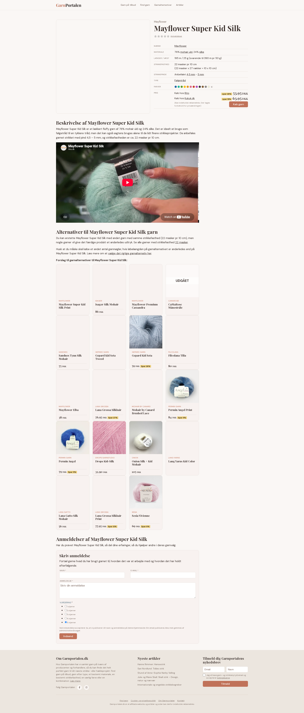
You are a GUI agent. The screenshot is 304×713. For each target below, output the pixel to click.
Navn (63, 570)
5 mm (201, 74)
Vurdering (66, 602)
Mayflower (160, 21)
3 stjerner (71, 614)
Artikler (180, 4)
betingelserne (223, 678)
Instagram (245, 5)
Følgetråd (180, 80)
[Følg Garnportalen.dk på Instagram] (86, 687)
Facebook (240, 5)
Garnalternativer (163, 4)
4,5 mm (191, 74)
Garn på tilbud (128, 4)
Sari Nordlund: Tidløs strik (151, 668)
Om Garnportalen (166, 700)
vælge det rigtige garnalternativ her (129, 253)
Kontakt (180, 700)
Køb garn (238, 104)
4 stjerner (71, 618)
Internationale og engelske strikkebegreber (160, 684)
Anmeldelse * (66, 581)
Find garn (145, 4)
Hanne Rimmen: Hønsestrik (151, 664)
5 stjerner (71, 622)
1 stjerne (70, 606)
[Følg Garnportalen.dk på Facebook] (79, 687)
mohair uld (186, 52)
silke (201, 52)
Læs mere (75, 680)
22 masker (181, 242)
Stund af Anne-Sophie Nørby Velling (156, 672)
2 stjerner (71, 610)
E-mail (134, 570)
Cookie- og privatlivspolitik (143, 700)
